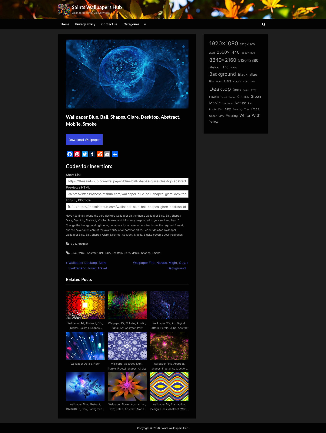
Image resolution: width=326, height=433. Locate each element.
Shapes (145, 252)
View (221, 116)
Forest (224, 97)
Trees (255, 109)
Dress (237, 90)
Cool (245, 81)
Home (65, 24)
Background (222, 74)
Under (213, 115)
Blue (107, 252)
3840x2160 (78, 252)
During (246, 90)
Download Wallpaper (84, 140)
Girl (239, 97)
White (245, 115)
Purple (212, 109)
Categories (131, 24)
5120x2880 (248, 60)
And (225, 67)
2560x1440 (228, 52)
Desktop (117, 252)
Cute (252, 81)
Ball (101, 252)
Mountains (228, 103)
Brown (219, 81)
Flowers (214, 96)
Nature (240, 103)
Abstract (92, 252)
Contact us (109, 24)
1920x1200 (247, 44)
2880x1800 (248, 52)
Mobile (135, 252)
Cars (227, 81)
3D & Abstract (79, 243)
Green (256, 96)
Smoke (156, 252)
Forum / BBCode (78, 200)
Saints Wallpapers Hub (97, 7)
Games (232, 97)
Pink (250, 103)
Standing (237, 109)
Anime (233, 67)
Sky (228, 109)
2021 (212, 52)
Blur (211, 81)
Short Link (74, 175)
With (256, 115)
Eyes (253, 90)
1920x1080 (223, 43)
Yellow (213, 121)
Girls (246, 97)
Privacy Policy (85, 24)
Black (243, 74)
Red (220, 109)
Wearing (232, 116)
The (246, 109)
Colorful (237, 81)
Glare (127, 252)
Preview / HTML (78, 187)
